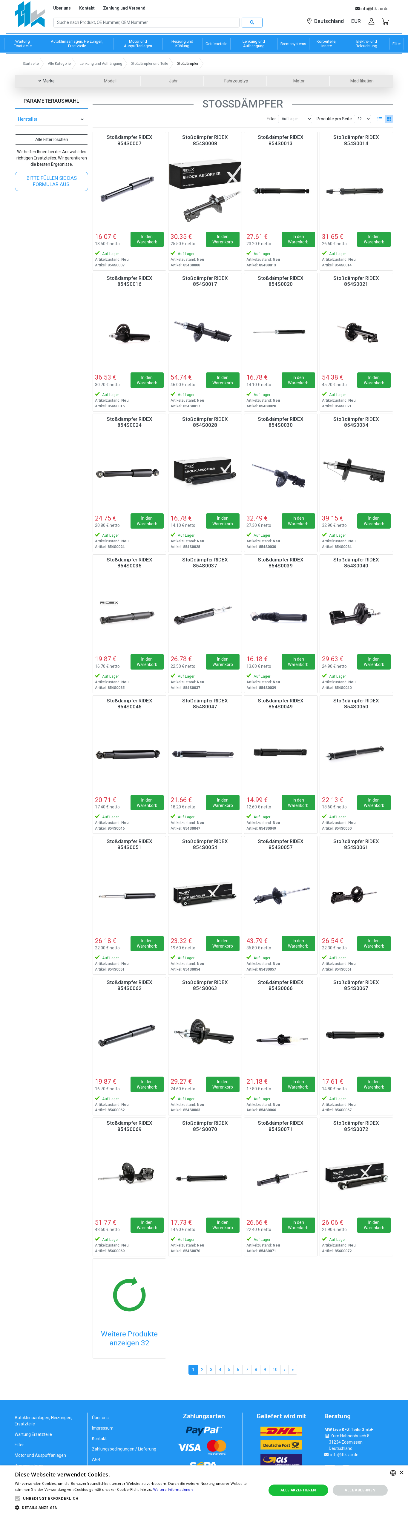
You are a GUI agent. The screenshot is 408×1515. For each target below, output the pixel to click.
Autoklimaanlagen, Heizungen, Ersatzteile (43, 1420)
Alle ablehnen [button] (360, 1490)
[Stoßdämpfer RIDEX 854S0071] (280, 1175)
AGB (96, 1459)
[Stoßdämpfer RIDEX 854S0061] (356, 894)
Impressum (102, 1428)
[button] (18, 1499)
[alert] (204, 1490)
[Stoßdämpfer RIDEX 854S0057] (280, 894)
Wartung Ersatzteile (33, 1434)
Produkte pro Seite (334, 118)
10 (275, 1369)
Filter (271, 118)
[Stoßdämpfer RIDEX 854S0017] (204, 330)
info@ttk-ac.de (344, 1454)
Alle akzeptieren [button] (298, 1490)
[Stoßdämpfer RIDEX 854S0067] (356, 1035)
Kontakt (87, 8)
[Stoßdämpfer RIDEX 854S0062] (129, 1035)
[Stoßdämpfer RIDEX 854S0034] (356, 471)
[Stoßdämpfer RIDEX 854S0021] (356, 330)
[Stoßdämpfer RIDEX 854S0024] (129, 471)
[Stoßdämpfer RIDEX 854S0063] (204, 1035)
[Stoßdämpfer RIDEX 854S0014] (356, 190)
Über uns (62, 8)
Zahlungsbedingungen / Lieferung (124, 1449)
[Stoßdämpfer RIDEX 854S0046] (129, 753)
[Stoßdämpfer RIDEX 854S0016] (129, 330)
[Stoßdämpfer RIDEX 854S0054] (204, 894)
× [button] (401, 1473)
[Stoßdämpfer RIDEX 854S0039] (280, 612)
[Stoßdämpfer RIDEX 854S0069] (129, 1175)
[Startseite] (30, 16)
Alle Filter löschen (51, 139)
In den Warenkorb (147, 239)
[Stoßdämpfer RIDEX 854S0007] (129, 190)
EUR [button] (356, 21)
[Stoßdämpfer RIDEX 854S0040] (356, 612)
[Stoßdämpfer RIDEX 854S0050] (356, 753)
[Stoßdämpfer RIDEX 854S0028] (204, 471)
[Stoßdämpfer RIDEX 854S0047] (204, 753)
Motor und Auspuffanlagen (40, 1455)
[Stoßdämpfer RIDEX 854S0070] (204, 1175)
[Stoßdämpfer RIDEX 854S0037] (204, 612)
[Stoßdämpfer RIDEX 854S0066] (280, 1035)
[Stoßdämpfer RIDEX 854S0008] (204, 190)
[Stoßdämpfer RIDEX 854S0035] (129, 612)
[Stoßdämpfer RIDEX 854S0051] (129, 894)
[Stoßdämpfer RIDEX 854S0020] (280, 330)
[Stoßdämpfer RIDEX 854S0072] (356, 1175)
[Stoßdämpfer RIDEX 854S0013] (280, 190)
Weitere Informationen (173, 1489)
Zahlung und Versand (124, 8)
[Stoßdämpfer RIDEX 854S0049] (280, 753)
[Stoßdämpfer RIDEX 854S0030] (280, 471)
